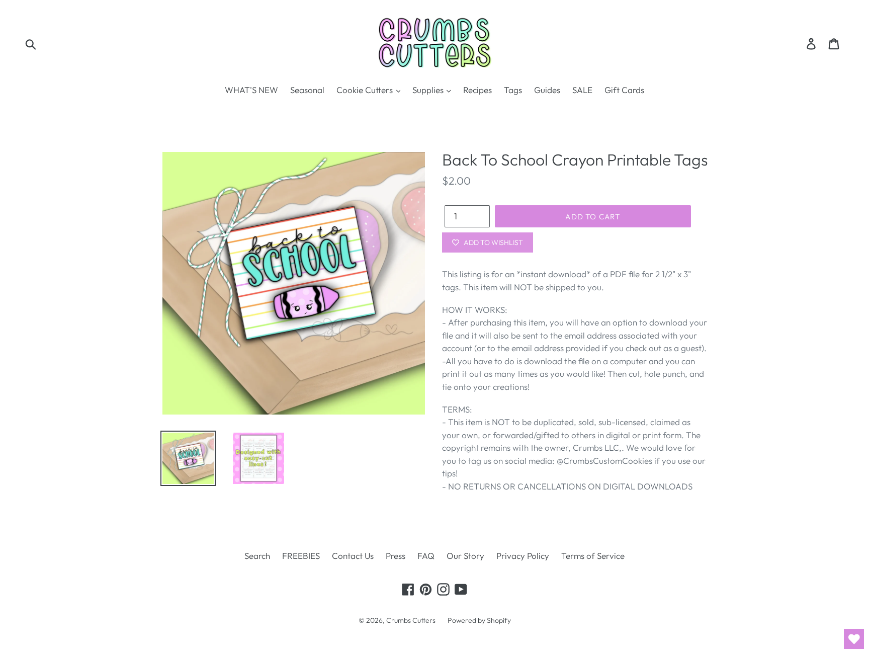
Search (257, 555)
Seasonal (307, 90)
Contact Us (353, 555)
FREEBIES (301, 555)
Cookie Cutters (365, 90)
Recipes (477, 90)
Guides (547, 90)
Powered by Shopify (479, 620)
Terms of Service (593, 555)
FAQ (425, 555)
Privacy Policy (522, 555)
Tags (513, 90)
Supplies (429, 90)
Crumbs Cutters (411, 620)
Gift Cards (624, 90)
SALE (582, 90)
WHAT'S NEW (251, 90)
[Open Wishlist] (854, 639)
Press (395, 555)
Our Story (465, 555)
